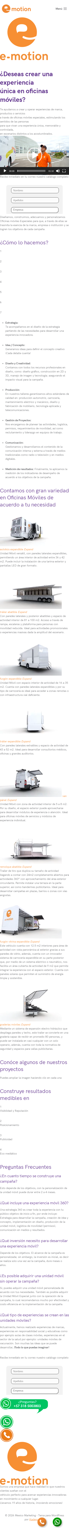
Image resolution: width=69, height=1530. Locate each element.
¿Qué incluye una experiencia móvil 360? (34, 1203)
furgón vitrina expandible (15, 941)
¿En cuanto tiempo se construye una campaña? (30, 1179)
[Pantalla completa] (64, 171)
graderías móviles (10, 1024)
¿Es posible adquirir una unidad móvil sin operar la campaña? (32, 1279)
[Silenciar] (58, 171)
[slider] (31, 171)
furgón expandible (10, 678)
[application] (34, 155)
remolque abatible (11, 866)
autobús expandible (11, 549)
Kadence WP (37, 1519)
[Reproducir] (5, 171)
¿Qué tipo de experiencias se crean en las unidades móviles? (34, 1318)
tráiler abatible (8, 612)
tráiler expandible (10, 741)
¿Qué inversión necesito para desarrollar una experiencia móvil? (34, 1244)
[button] (34, 155)
